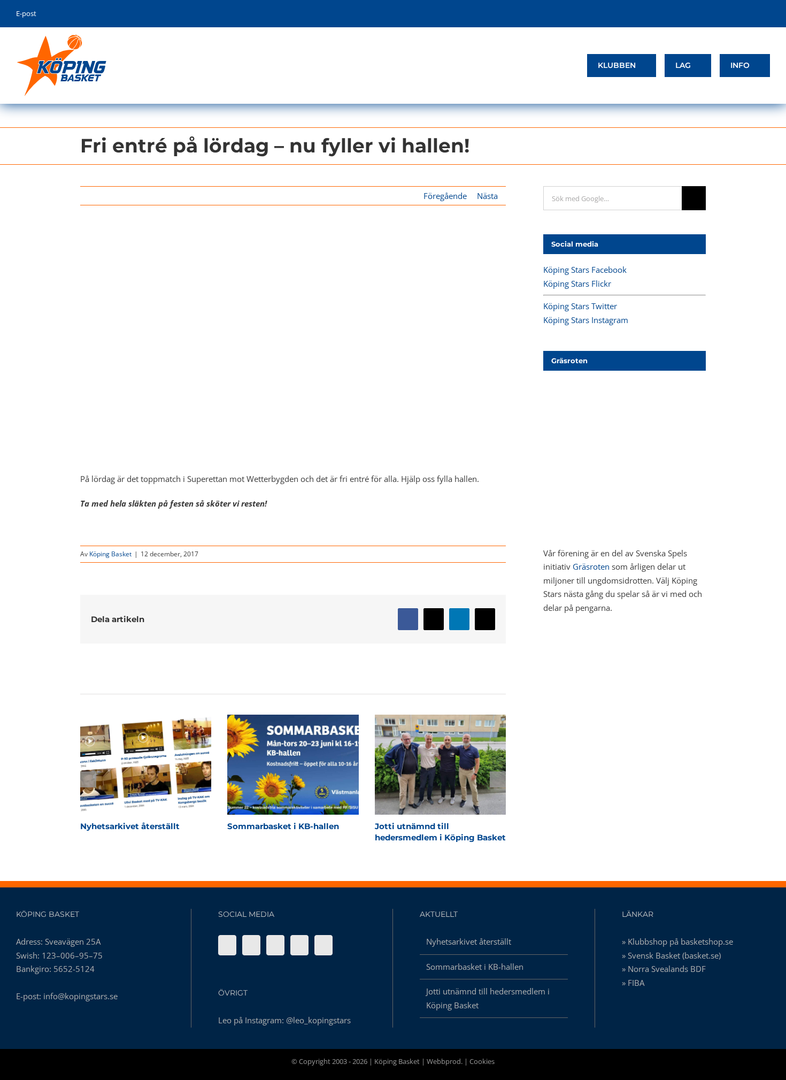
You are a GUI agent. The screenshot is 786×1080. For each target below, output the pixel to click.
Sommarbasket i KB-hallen (274, 764)
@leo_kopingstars (318, 1020)
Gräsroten (591, 566)
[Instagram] (299, 945)
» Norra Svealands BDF (664, 968)
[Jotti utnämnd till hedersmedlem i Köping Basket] (440, 765)
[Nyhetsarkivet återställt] (145, 765)
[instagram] (750, 14)
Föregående (445, 195)
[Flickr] (251, 945)
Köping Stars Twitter (580, 306)
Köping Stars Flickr (577, 283)
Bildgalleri (164, 764)
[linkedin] (767, 14)
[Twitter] (275, 945)
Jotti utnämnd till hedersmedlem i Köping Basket (421, 764)
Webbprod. (445, 1061)
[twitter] (734, 14)
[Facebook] (227, 945)
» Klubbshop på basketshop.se (677, 941)
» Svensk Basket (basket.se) (671, 955)
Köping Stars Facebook (585, 269)
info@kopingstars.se (80, 996)
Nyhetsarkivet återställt (126, 764)
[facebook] (717, 14)
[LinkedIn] (323, 945)
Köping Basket (110, 553)
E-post (26, 13)
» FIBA (633, 982)
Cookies (482, 1061)
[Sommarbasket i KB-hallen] (292, 765)
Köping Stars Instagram (585, 320)
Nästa (487, 195)
